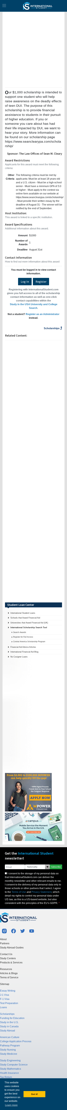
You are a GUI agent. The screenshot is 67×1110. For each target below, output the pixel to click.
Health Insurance (9, 1073)
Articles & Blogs (9, 973)
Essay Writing (7, 990)
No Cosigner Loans (19, 657)
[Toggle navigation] (4, 6)
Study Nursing (8, 1049)
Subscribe (56, 866)
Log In (25, 281)
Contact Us (6, 954)
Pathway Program (10, 1045)
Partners (4, 943)
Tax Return (6, 1077)
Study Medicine (8, 1054)
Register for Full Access (23, 637)
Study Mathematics (10, 1068)
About (3, 939)
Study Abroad (7, 1030)
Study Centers (8, 958)
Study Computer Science (14, 1064)
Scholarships (52, 328)
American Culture (9, 1037)
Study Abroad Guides (12, 947)
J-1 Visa (4, 995)
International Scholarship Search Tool (28, 627)
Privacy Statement (41, 892)
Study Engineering (10, 1060)
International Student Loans (22, 613)
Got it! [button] (34, 1094)
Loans (3, 1007)
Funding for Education (12, 1018)
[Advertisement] (33, 49)
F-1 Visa (4, 999)
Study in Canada (9, 1026)
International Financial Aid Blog (24, 652)
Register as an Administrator (42, 314)
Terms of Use (19, 892)
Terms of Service (9, 977)
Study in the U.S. (9, 1022)
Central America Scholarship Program (29, 641)
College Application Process (15, 1041)
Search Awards (19, 632)
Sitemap (4, 984)
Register (41, 281)
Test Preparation (9, 1003)
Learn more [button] (11, 1105)
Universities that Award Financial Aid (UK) (29, 623)
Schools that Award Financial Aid (25, 618)
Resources (6, 969)
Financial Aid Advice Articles (23, 647)
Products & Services (11, 962)
